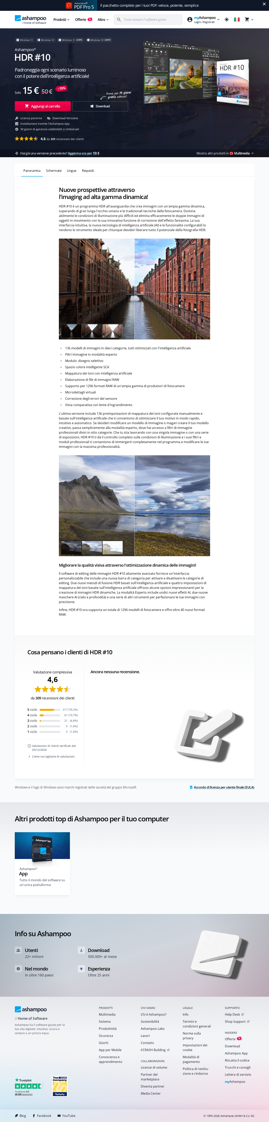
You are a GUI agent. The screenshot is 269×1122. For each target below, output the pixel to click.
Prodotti (59, 19)
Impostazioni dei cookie (195, 1047)
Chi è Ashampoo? (153, 1014)
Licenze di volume (154, 1067)
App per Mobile (110, 1050)
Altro (101, 19)
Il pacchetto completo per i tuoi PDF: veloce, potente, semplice (149, 5)
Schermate (53, 170)
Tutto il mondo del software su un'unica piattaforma (42, 882)
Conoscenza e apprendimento (110, 1059)
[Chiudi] (264, 4)
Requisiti (88, 170)
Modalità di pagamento (191, 1059)
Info (185, 1014)
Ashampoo (235, 1081)
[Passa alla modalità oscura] (226, 19)
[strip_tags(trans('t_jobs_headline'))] (60, 1086)
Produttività (108, 1028)
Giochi (103, 1043)
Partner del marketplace (150, 1076)
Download (102, 106)
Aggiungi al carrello (45, 106)
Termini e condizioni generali (197, 1023)
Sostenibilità (150, 1021)
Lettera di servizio (238, 1074)
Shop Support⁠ (235, 1021)
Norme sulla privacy (192, 1035)
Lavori (145, 1036)
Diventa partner (152, 1086)
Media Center (151, 1093)
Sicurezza (106, 1036)
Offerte (83, 19)
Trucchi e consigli (237, 1067)
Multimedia (107, 1014)
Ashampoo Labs (153, 1028)
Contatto (147, 1043)
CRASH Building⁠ (153, 1050)
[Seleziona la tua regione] (237, 19)
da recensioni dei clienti (62, 138)
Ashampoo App (236, 1053)
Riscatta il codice (237, 1060)
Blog (22, 1116)
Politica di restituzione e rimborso (196, 1071)
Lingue (71, 170)
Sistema (105, 1021)
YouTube (68, 1116)
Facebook (44, 1116)
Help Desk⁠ (232, 1014)
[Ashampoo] (31, 1009)
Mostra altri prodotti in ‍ (223, 153)
